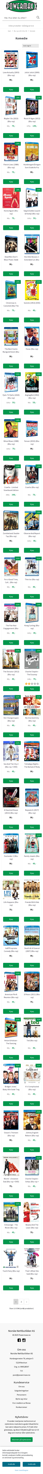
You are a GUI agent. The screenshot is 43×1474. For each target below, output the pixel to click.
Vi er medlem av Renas (21, 1403)
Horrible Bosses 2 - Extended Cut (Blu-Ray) (32, 260)
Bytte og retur (21, 1399)
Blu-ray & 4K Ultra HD (20, 31)
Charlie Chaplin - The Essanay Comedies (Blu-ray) (32, 674)
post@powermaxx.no (21, 1375)
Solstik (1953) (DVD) (32, 303)
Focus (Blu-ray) (32, 349)
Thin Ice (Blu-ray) (32, 579)
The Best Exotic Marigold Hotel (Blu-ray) (11, 352)
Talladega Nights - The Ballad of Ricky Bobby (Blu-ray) (32, 767)
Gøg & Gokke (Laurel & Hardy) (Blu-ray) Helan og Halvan (32, 213)
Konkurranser (21, 1407)
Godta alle (31, 1464)
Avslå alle (11, 1464)
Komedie (32, 31)
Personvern (21, 1394)
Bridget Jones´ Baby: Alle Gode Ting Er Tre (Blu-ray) (11, 1089)
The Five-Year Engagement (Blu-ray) (11, 628)
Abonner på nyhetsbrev (21, 1439)
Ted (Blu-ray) (32, 1040)
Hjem (9, 31)
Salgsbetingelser (22, 1390)
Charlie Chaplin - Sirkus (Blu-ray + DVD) (32, 1181)
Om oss (22, 1386)
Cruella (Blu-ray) (32, 487)
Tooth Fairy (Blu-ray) (11, 1271)
